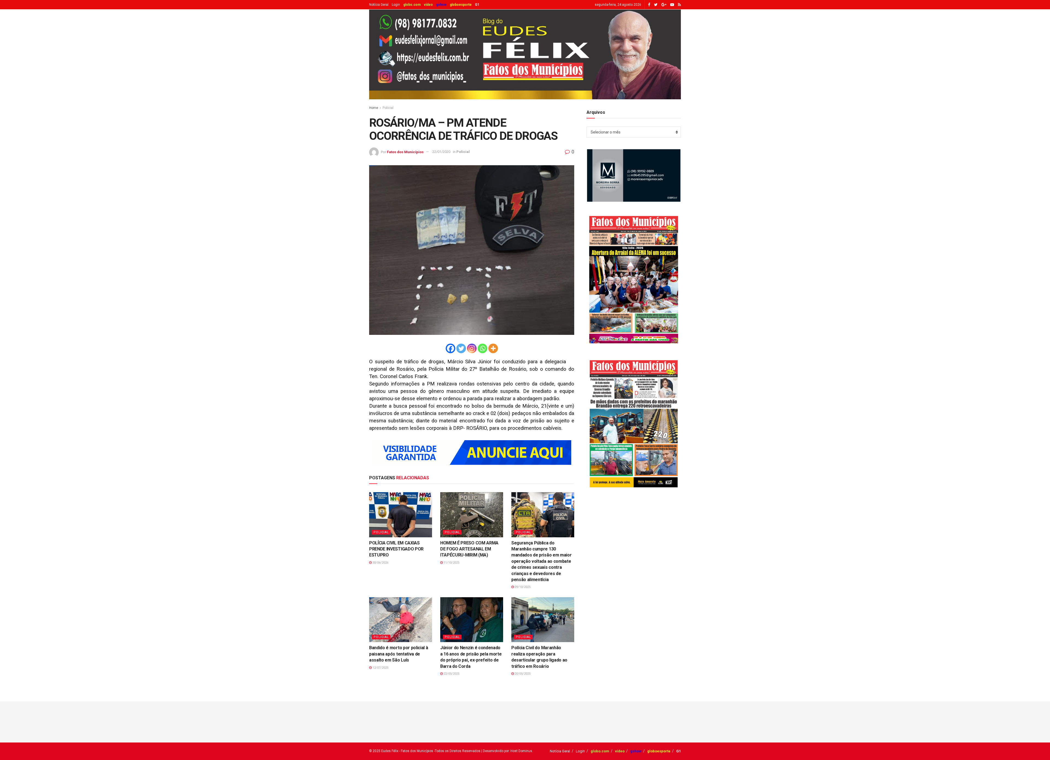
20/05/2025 (522, 673)
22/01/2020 (441, 152)
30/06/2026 (380, 562)
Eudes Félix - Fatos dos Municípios (407, 751)
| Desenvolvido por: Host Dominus (506, 751)
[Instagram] (472, 348)
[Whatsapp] (482, 348)
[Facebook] (450, 348)
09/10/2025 (522, 587)
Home (373, 108)
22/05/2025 (451, 673)
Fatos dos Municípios (405, 152)
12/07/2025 (380, 667)
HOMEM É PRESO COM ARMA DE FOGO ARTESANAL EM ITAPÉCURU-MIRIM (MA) (469, 549)
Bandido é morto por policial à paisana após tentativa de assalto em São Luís (398, 654)
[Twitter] (461, 348)
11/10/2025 (451, 562)
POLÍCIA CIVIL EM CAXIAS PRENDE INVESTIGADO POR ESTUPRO (396, 549)
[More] (493, 348)
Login (396, 5)
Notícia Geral (379, 5)
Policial (388, 108)
